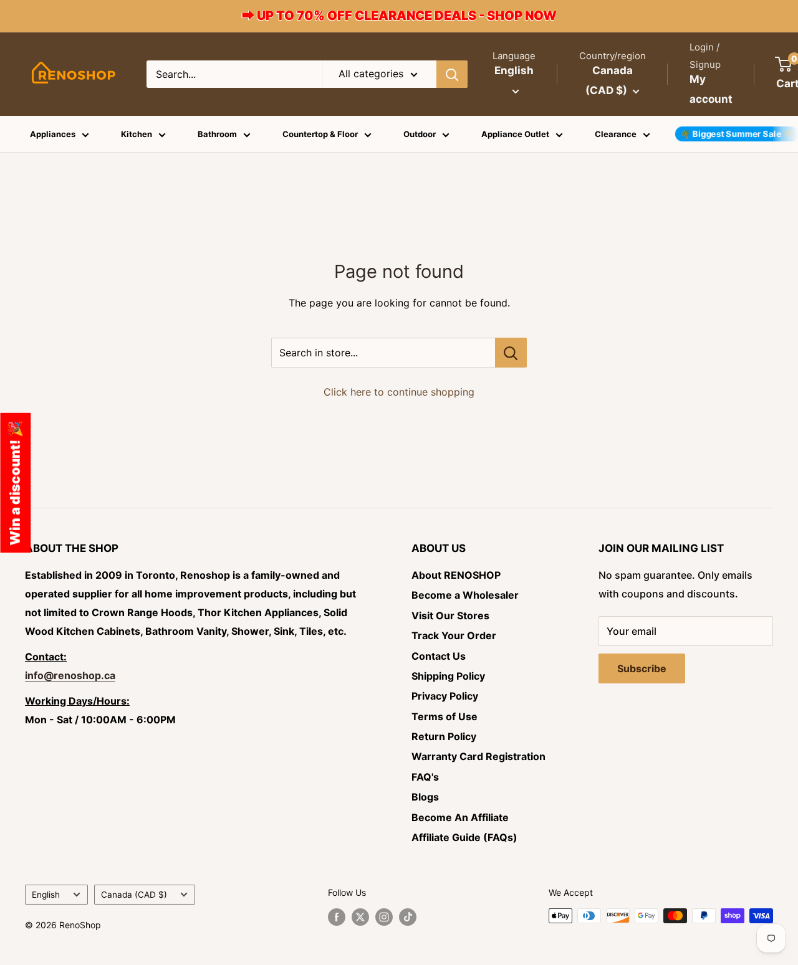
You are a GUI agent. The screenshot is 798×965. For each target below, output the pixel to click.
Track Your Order (453, 635)
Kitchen (136, 134)
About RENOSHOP (456, 575)
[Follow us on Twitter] (360, 917)
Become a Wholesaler (465, 595)
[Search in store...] (511, 353)
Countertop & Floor (320, 134)
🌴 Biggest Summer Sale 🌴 (737, 134)
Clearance (616, 134)
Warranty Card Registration (478, 756)
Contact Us (438, 656)
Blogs (425, 797)
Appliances (52, 134)
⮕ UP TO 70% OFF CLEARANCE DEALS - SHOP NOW (399, 15)
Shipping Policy (448, 676)
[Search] (452, 74)
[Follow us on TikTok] (407, 917)
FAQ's (425, 777)
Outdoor (419, 134)
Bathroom (217, 134)
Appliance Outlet (515, 134)
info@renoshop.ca (70, 675)
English (46, 895)
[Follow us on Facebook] (336, 917)
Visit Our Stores (450, 615)
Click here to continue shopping (399, 392)
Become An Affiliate (460, 817)
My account (711, 89)
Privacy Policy (444, 696)
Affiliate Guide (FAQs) (464, 837)
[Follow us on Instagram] (384, 917)
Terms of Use (444, 716)
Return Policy (443, 736)
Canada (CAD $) (134, 895)
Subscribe (641, 668)
